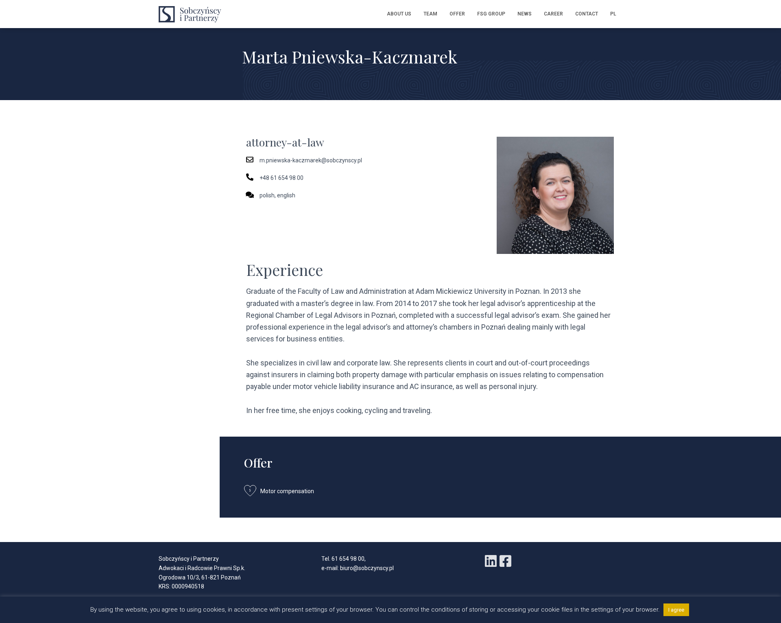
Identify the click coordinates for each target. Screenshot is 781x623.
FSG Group (491, 14)
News (524, 14)
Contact (586, 14)
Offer (457, 14)
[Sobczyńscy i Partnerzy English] (192, 14)
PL (613, 14)
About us (399, 14)
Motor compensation (287, 491)
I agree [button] (676, 610)
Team (430, 14)
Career (553, 14)
